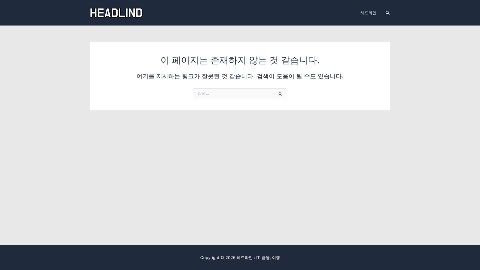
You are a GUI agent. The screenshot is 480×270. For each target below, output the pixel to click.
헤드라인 (368, 12)
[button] (388, 13)
